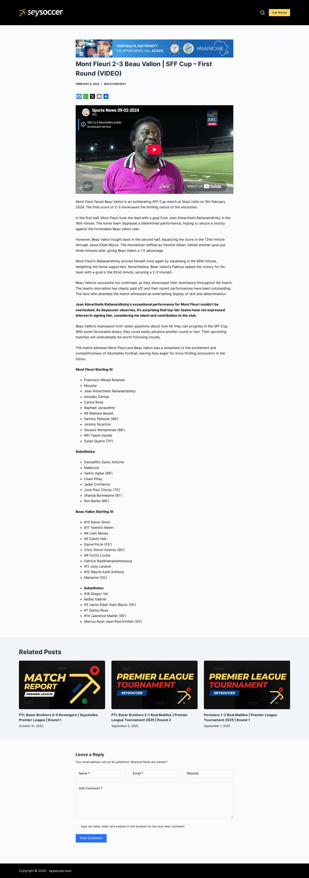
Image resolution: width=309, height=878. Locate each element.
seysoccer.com (60, 871)
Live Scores (279, 12)
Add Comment (90, 788)
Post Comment (91, 838)
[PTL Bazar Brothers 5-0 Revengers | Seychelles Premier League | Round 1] (62, 685)
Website (193, 773)
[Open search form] (262, 12)
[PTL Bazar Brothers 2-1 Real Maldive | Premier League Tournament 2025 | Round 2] (154, 685)
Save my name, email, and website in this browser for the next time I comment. (133, 826)
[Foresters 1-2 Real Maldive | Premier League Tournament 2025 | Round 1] (247, 685)
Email (138, 773)
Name (84, 773)
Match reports (115, 83)
